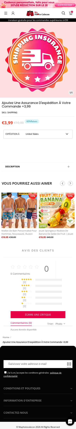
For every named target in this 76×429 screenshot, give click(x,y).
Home (6, 324)
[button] (6, 13)
